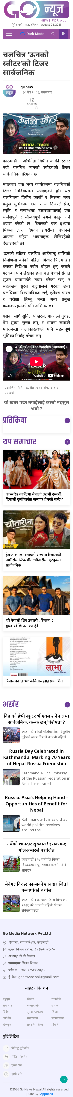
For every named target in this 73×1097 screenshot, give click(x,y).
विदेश (6, 1012)
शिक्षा (54, 1012)
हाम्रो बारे (16, 1074)
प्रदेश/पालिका (35, 1024)
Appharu (46, 1094)
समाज (55, 1005)
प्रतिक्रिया (15, 420)
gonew (26, 87)
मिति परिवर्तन (19, 1057)
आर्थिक (7, 1018)
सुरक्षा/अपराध (35, 1012)
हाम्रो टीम (16, 1065)
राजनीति (56, 999)
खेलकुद (7, 1024)
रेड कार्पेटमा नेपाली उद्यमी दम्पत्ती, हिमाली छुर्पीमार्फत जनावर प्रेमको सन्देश (34, 497)
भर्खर (11, 705)
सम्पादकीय (33, 1005)
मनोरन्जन (32, 1018)
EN (64, 33)
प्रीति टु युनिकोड (20, 1048)
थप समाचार (19, 442)
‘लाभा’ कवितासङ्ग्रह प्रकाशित (34, 681)
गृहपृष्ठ (6, 999)
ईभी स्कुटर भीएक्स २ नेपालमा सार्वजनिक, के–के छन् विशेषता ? (36, 719)
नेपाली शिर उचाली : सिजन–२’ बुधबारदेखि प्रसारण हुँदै (30, 623)
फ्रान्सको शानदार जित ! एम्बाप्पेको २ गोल (37, 887)
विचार (30, 999)
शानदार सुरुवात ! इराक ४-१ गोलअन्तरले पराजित (36, 847)
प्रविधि (55, 1024)
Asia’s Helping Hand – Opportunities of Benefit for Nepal (36, 803)
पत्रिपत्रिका (57, 1018)
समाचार (7, 1005)
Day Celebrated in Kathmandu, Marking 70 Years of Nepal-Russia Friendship (36, 757)
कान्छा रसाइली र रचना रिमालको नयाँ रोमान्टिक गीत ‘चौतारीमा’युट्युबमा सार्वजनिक (33, 560)
